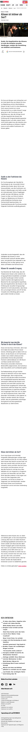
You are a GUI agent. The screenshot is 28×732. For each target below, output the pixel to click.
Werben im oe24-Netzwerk (7, 702)
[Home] (1, 8)
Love (17, 5)
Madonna (10, 8)
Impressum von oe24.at (7, 707)
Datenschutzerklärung (6, 697)
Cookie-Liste (4, 699)
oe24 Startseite (5, 694)
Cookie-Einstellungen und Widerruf (10, 700)
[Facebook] (2, 684)
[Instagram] (6, 684)
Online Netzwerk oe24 (6, 688)
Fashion (3, 5)
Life (13, 5)
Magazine (5, 8)
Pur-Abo (3, 706)
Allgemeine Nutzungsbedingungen (9, 695)
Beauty (8, 5)
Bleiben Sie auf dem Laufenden (9, 679)
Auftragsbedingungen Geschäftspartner (11, 718)
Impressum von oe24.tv (7, 709)
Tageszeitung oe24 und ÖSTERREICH (10, 713)
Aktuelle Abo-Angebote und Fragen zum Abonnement (11, 722)
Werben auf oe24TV (6, 704)
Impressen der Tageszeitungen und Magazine (12, 725)
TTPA (2, 727)
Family (21, 5)
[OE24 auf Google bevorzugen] (24, 52)
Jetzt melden (22, 566)
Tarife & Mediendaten (6, 720)
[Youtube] (10, 684)
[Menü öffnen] (26, 5)
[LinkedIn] (14, 684)
